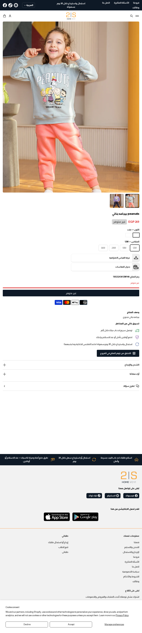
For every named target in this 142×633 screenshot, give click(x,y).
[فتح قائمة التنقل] (137, 16)
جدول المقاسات (122, 267)
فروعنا (136, 557)
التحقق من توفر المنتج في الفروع (115, 353)
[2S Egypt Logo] (128, 477)
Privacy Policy (122, 615)
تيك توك (93, 495)
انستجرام (111, 495)
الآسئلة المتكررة (132, 562)
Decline (27, 624)
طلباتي (65, 552)
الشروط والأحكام (131, 576)
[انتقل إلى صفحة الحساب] (10, 16)
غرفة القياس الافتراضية (119, 258)
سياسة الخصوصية (130, 571)
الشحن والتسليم (131, 547)
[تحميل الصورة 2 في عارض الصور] (117, 201)
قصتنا (136, 542)
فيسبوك (130, 495)
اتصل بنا (135, 566)
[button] (5, 16)
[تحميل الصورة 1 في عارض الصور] (132, 201)
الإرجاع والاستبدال (131, 552)
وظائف (135, 581)
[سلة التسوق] (5, 16)
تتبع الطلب (63, 547)
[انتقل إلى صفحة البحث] (131, 16)
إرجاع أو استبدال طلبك (58, 542)
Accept (71, 624)
